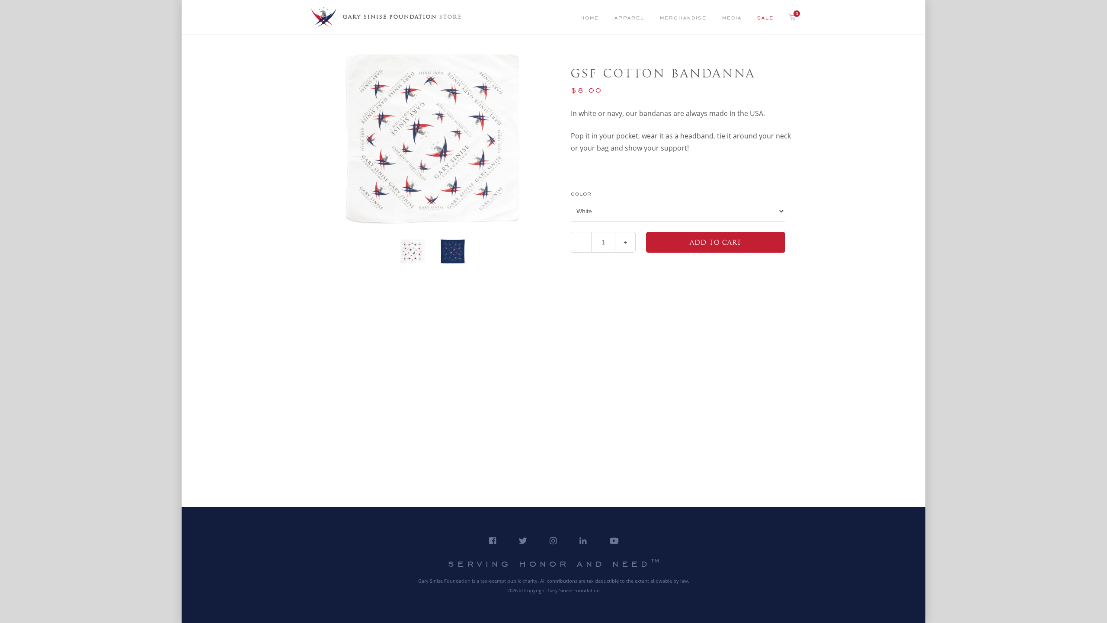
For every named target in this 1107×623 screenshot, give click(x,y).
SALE (765, 17)
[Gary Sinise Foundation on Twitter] (523, 540)
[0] (792, 17)
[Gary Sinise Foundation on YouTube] (613, 540)
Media (732, 17)
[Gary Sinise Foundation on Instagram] (553, 540)
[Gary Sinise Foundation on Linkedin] (583, 540)
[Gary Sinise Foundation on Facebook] (492, 540)
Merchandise (683, 17)
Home (589, 17)
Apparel (629, 17)
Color (581, 193)
